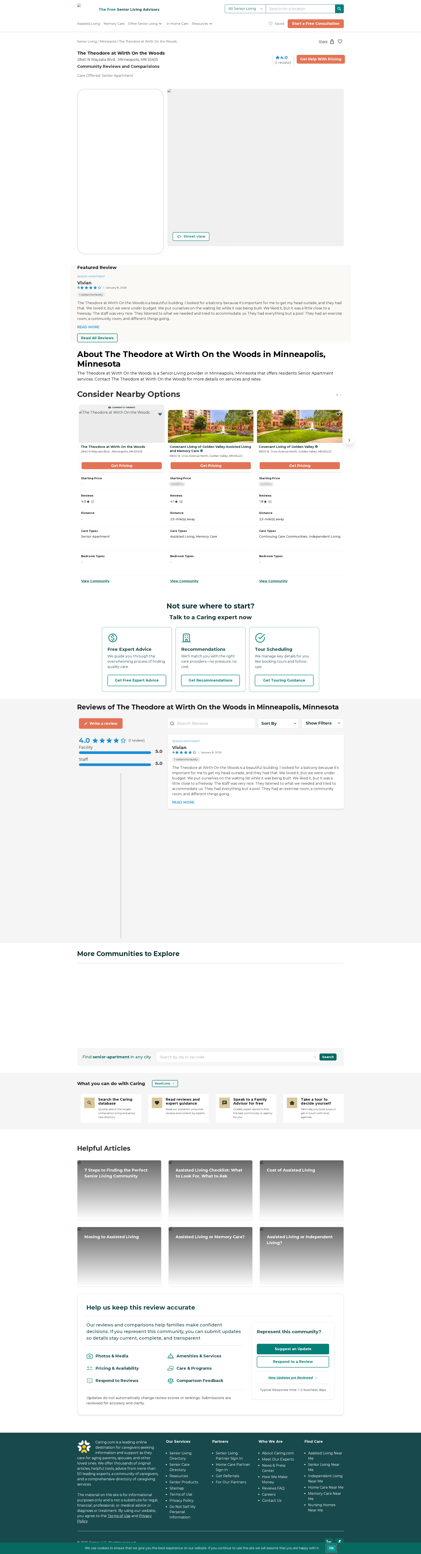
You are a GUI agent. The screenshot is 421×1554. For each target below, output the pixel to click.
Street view (194, 236)
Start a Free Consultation (315, 24)
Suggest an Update (293, 1349)
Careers (268, 1494)
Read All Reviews (97, 338)
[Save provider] (340, 41)
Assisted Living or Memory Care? (210, 1237)
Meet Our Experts (278, 1459)
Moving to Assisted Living (111, 1237)
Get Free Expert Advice (137, 680)
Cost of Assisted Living (291, 1170)
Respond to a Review (293, 1362)
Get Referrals (227, 1476)
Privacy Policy (181, 1500)
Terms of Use (119, 1516)
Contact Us (271, 1500)
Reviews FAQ (273, 1488)
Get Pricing (121, 466)
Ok (331, 1548)
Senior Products (183, 1482)
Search (328, 1057)
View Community (95, 581)
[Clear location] (315, 1057)
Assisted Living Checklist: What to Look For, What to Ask (209, 1173)
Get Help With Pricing (320, 59)
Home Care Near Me (326, 1487)
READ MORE (88, 327)
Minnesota (108, 41)
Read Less (162, 1083)
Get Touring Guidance (284, 680)
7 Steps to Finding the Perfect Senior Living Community (116, 1173)
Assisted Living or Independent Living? (300, 1240)
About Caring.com (278, 1453)
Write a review (103, 723)
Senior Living (87, 41)
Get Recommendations (210, 680)
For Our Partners (231, 1482)
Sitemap (176, 1488)
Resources (178, 1476)
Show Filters (319, 723)
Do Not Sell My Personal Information (182, 1512)
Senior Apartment (91, 276)
